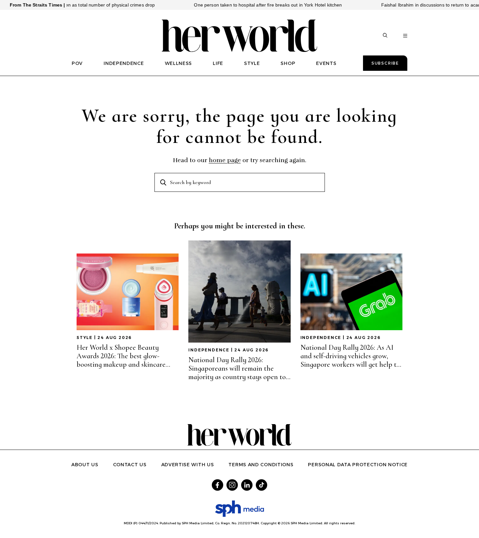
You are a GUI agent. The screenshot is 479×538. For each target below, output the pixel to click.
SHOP (288, 63)
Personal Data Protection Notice (358, 465)
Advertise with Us (187, 465)
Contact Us (130, 465)
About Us (84, 465)
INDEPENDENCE (124, 63)
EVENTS (326, 63)
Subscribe (385, 63)
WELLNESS (178, 63)
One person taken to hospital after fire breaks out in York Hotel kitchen (255, 5)
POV (77, 63)
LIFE (218, 63)
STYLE (252, 63)
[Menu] (405, 36)
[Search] (385, 36)
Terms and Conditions (260, 465)
